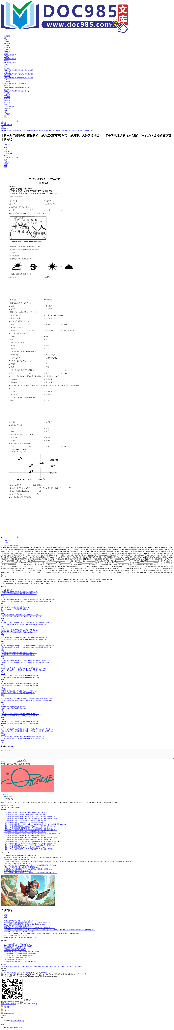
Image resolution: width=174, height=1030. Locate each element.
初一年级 (7, 68)
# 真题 (15, 966)
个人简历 (7, 114)
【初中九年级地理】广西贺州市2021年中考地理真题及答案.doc (24, 835)
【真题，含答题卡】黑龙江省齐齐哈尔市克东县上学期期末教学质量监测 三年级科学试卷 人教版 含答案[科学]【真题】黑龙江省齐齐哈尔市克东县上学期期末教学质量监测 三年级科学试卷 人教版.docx (68, 861)
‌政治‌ (29, 83)
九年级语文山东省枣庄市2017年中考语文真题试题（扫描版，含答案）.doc (28, 869)
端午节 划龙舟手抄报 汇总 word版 (15, 948)
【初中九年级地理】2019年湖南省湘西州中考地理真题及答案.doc (25, 813)
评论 (5, 161)
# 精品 (43, 966)
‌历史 (23, 83)
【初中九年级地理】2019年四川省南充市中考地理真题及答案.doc (25, 820)
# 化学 (63, 966)
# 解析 (23, 966)
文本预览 (4, 545)
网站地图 (44, 972)
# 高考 (3, 966)
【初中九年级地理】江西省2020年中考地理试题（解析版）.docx (24, 847)
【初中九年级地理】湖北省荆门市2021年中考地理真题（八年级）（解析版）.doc (30, 843)
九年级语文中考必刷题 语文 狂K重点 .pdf (17, 871)
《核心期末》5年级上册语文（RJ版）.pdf (17, 863)
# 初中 (70, 966)
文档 (5, 130)
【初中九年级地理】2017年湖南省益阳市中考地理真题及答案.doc (25, 832)
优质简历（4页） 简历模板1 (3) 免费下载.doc (18, 931)
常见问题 (15, 545)
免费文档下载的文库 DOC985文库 (15, 950)
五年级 (6, 57)
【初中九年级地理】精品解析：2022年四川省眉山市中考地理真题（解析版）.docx (30, 818)
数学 (8, 43)
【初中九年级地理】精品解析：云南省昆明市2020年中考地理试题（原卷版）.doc (30, 816)
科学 (14, 55)
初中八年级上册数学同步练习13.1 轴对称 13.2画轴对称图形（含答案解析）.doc (29, 928)
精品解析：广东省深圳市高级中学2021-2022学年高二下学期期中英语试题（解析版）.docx (33, 857)
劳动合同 (7, 108)
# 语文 (19, 966)
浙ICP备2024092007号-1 (8, 1004)
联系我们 (15, 972)
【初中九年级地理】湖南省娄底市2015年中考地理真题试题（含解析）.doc (28, 828)
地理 (26, 70)
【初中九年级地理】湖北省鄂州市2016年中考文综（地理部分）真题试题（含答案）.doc (32, 833)
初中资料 (9, 130)
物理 (14, 70)
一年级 (6, 41)
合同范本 (7, 100)
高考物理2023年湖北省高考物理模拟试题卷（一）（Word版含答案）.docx (27, 922)
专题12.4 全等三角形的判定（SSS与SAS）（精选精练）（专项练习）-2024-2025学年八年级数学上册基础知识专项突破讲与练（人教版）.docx (49, 930)
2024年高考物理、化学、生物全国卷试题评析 (18, 955)
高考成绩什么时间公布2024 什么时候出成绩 (18, 946)
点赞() (6, 163)
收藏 (5, 159)
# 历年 (47, 966)
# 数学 (11, 966)
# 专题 (55, 966)
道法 (29, 70)
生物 (20, 70)
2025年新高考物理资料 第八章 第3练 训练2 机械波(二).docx (24, 924)
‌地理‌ (26, 83)
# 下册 (35, 966)
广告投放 (33, 972)
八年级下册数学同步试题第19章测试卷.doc (17, 926)
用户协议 (21, 972)
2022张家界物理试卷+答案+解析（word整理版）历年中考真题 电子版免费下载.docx (30, 865)
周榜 (5, 915)
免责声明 (27, 972)
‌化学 (17, 83)
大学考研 (7, 95)
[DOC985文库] (64, 33)
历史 (23, 70)
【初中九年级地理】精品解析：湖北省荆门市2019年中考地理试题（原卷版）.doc (30, 826)
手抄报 (6, 93)
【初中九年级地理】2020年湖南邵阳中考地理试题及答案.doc (23, 822)
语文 (5, 43)
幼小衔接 (7, 36)
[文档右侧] (28, 905)
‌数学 (8, 83)
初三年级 (7, 76)
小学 (5, 40)
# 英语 (67, 966)
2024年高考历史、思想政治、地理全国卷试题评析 (20, 953)
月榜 (5, 917)
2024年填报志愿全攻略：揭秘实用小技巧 (17, 957)
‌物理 (14, 83)
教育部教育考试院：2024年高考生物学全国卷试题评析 (21, 952)
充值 (2, 127)
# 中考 (7, 966)
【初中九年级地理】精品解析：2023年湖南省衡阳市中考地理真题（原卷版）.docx (30, 830)
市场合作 (38, 972)
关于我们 (4, 972)
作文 (5, 110)
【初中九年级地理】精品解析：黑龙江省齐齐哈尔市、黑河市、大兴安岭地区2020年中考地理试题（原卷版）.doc (57, 130)
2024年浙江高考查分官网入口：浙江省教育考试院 (20, 961)
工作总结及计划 (9, 106)
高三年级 (7, 89)
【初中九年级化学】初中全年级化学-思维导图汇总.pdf (21, 867)
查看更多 (4, 576)
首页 (2, 130)
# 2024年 (79, 966)
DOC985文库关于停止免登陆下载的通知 (17, 944)
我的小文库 (4, 794)
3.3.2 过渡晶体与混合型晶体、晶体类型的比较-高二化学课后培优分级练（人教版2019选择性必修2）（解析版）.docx (41, 933)
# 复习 (59, 966)
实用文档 (7, 99)
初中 (5, 64)
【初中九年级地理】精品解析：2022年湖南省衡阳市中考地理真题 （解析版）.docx (30, 849)
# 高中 (31, 966)
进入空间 (10, 805)
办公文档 (7, 104)
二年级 (6, 45)
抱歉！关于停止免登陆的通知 (10, 807)
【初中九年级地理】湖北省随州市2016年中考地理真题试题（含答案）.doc (28, 839)
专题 (5, 117)
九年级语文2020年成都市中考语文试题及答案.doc (20, 855)
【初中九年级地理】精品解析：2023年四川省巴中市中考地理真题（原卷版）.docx (30, 837)
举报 (5, 167)
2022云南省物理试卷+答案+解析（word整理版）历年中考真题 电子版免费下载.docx (30, 873)
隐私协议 (9, 972)
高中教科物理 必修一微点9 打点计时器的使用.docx (21, 920)
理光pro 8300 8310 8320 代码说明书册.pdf (17, 859)
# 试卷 (27, 966)
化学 (17, 70)
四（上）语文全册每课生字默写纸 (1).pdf (17, 935)
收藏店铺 (4, 805)
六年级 (6, 61)
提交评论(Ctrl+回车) (23, 764)
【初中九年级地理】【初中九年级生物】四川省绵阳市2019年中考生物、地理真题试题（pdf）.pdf (35, 824)
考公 (5, 112)
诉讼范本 (7, 102)
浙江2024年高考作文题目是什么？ (15, 959)
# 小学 (74, 966)
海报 (5, 165)
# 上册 (39, 966)
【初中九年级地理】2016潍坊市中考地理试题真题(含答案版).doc (24, 814)
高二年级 (7, 85)
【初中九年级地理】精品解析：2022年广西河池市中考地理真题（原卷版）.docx (29, 845)
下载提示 (9, 545)
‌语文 (5, 83)
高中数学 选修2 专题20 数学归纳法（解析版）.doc (20, 937)
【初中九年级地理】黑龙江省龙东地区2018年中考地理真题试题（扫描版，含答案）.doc (32, 841)
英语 (11, 51)
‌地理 (26, 91)
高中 (5, 79)
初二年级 (7, 72)
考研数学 (7, 97)
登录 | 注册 (4, 128)
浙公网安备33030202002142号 (27, 1004)
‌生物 (20, 83)
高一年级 (7, 81)
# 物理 (51, 966)
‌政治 (29, 91)
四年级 (6, 53)
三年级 (6, 49)
